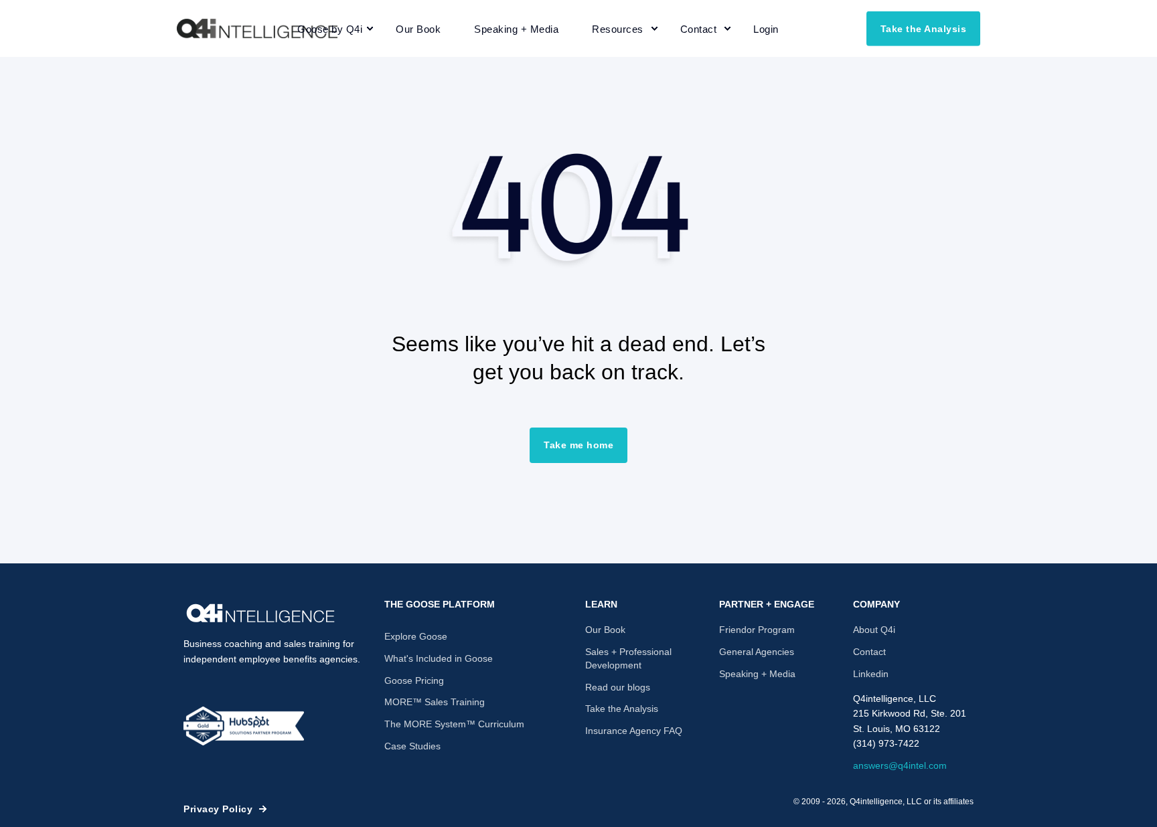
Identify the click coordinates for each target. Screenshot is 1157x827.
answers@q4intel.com (900, 765)
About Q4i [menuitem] (874, 629)
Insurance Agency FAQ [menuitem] (633, 730)
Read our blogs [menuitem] (617, 687)
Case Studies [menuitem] (412, 746)
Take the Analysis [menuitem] (621, 708)
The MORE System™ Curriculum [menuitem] (454, 724)
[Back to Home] (257, 29)
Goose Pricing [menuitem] (414, 680)
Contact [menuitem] (869, 651)
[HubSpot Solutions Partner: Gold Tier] (243, 726)
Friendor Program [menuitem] (757, 629)
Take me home (578, 445)
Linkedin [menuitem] (871, 673)
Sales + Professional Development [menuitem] (628, 658)
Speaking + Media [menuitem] (757, 673)
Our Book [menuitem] (605, 629)
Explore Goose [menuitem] (415, 636)
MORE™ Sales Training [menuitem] (434, 702)
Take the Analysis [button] (923, 28)
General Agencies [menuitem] (756, 651)
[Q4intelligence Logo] (260, 613)
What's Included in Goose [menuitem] (438, 658)
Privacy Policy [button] (217, 809)
